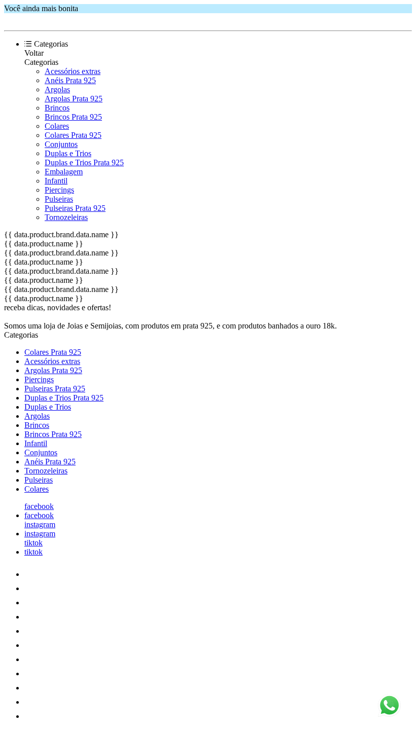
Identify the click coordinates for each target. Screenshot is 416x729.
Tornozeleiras (66, 217)
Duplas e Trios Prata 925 (84, 162)
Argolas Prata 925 (73, 98)
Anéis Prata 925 (70, 80)
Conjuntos (61, 144)
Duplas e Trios (68, 153)
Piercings (59, 190)
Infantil (56, 180)
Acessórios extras (72, 71)
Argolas (57, 89)
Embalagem (64, 171)
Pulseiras (59, 199)
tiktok (33, 542)
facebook (39, 506)
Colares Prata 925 (73, 135)
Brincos (57, 107)
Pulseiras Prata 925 (75, 208)
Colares (57, 126)
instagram (39, 524)
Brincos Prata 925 (73, 117)
